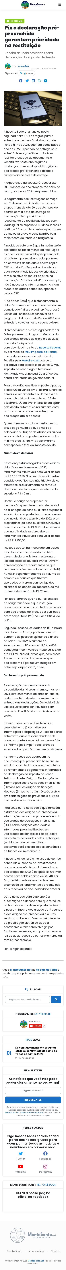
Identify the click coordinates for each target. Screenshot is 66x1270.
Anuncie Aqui (36, 1251)
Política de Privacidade (32, 1112)
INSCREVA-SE (33, 1100)
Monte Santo (15, 1251)
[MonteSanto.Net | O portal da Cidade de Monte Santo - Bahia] (33, 4)
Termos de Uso (12, 1112)
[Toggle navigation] (59, 4)
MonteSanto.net (36, 1261)
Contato (55, 1251)
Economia (16, 21)
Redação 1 (23, 66)
